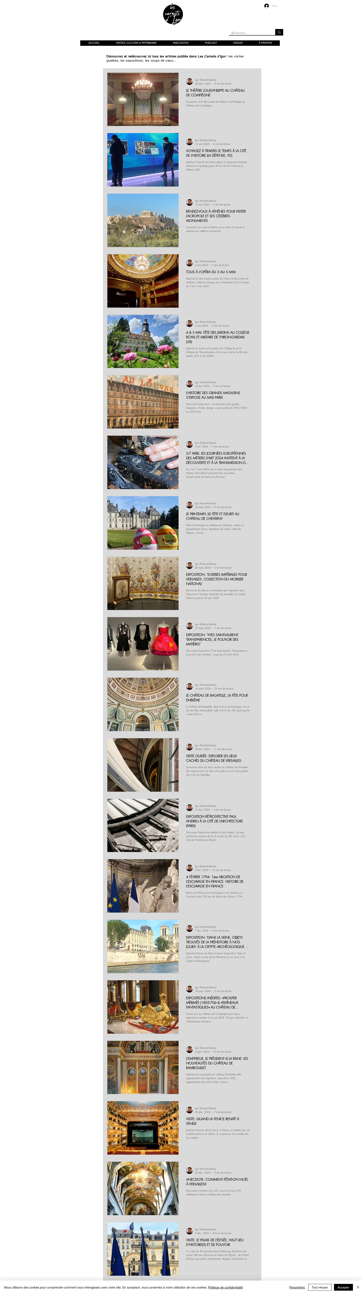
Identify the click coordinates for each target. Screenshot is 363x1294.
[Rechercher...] (279, 32)
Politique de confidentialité (225, 1287)
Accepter (343, 1287)
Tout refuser (320, 1287)
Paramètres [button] (297, 1287)
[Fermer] (357, 1287)
